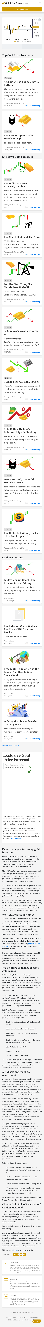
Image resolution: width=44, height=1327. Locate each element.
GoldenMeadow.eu (13, 241)
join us (15, 1250)
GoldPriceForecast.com (14, 244)
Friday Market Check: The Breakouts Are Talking (19, 581)
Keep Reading (35, 106)
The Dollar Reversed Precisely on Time (16, 185)
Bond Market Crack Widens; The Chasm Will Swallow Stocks (21, 629)
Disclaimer (13, 1295)
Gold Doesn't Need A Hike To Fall (21, 333)
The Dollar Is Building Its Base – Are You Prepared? (22, 535)
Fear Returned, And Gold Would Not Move (19, 481)
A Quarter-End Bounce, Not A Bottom (21, 83)
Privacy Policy (14, 1263)
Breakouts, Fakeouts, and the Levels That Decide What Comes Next (21, 672)
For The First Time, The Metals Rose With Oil (18, 286)
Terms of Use (13, 1279)
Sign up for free (22, 9)
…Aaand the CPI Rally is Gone (22, 381)
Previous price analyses (10, 746)
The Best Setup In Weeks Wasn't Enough (18, 137)
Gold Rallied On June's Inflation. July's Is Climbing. (20, 431)
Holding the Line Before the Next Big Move (20, 723)
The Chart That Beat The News (22, 237)
